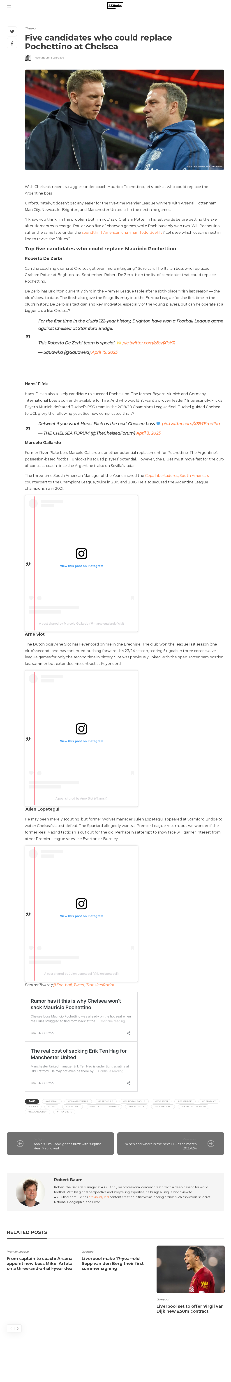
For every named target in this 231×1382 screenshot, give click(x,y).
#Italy (52, 1106)
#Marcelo (72, 1106)
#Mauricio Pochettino (103, 1106)
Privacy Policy (208, 1361)
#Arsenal (52, 1101)
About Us (117, 1361)
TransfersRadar (100, 985)
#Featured (185, 1101)
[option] (40, 1259)
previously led (98, 1197)
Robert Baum (42, 57)
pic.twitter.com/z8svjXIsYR (148, 342)
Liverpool (88, 1251)
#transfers (64, 1111)
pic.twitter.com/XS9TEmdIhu (191, 423)
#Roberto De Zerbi (193, 1106)
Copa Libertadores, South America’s (177, 476)
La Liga (39, 1139)
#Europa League (134, 1101)
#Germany (209, 1101)
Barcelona (190, 1139)
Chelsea (30, 28)
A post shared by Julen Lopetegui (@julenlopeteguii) (81, 973)
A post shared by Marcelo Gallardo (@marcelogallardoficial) (81, 623)
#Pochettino (163, 1106)
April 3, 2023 (148, 433)
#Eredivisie (105, 1101)
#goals (33, 1106)
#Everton (161, 1101)
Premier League (18, 1251)
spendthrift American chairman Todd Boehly (122, 232)
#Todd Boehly (37, 1111)
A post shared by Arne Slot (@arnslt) (81, 798)
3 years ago (57, 57)
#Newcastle (137, 1106)
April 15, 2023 (105, 352)
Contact (141, 1361)
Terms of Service (171, 1361)
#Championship (78, 1101)
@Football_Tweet (69, 985)
